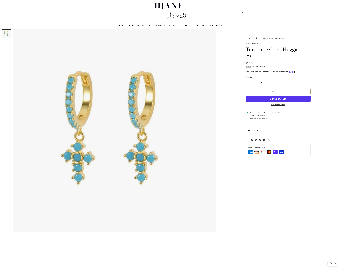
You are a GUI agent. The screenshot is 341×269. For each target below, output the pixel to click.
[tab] (6, 33)
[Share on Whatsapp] (264, 140)
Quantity (249, 77)
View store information (259, 118)
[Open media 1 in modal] (211, 34)
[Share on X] (256, 140)
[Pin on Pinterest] (260, 140)
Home (248, 38)
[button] (242, 11)
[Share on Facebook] (252, 140)
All (256, 38)
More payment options (278, 105)
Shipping (248, 66)
